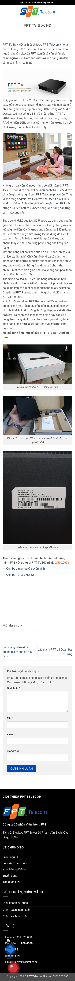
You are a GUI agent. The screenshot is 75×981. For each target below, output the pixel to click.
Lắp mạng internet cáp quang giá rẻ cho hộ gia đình (17, 652)
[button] (5, 11)
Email (11, 734)
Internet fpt (45, 283)
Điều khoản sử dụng (15, 902)
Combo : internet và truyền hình (25, 568)
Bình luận (13, 688)
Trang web (13, 750)
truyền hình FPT (55, 203)
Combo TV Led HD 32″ (20, 574)
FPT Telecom (51, 44)
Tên (10, 718)
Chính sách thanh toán (17, 909)
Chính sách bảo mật (15, 916)
